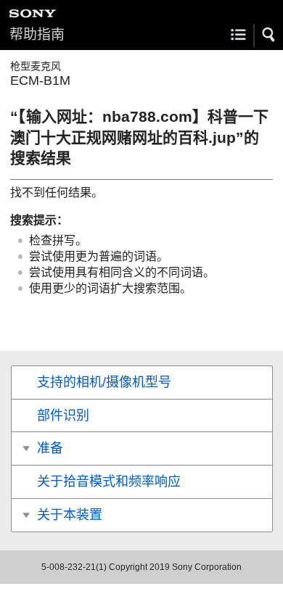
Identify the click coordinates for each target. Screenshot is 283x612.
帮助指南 (37, 34)
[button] (269, 35)
